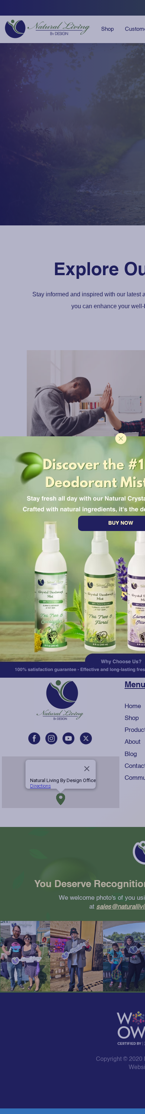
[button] (120, 438)
